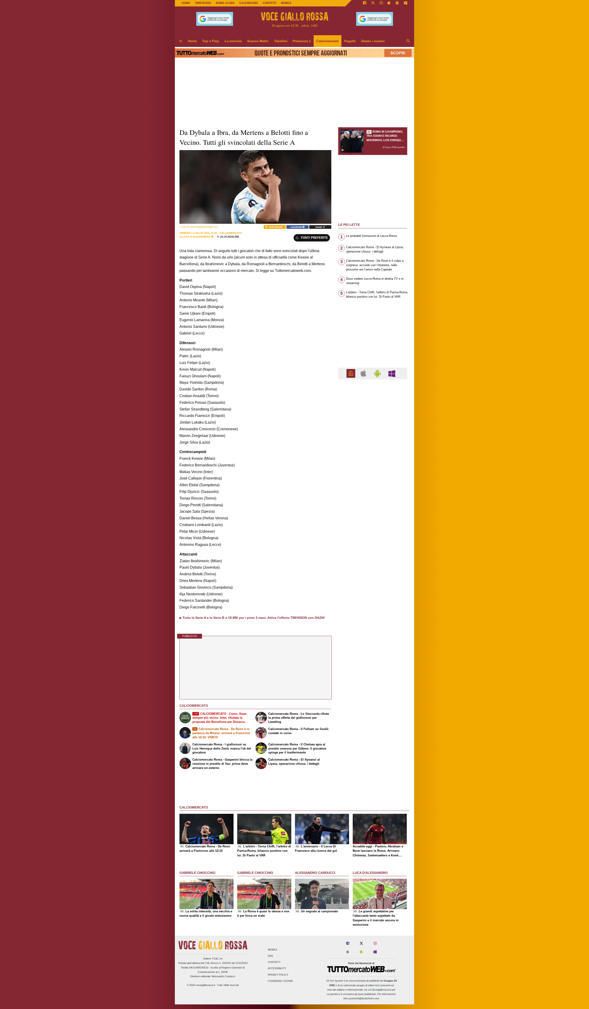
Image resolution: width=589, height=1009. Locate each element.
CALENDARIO (248, 3)
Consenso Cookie (280, 981)
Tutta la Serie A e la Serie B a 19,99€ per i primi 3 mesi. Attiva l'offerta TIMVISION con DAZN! (254, 617)
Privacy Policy (278, 974)
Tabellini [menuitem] (280, 41)
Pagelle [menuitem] (350, 41)
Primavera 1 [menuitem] (302, 41)
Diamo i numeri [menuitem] (373, 41)
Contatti (274, 962)
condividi (297, 227)
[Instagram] (381, 3)
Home (186, 3)
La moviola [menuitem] (233, 41)
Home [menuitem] (192, 41)
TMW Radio (203, 3)
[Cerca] (408, 41)
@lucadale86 (229, 236)
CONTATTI (269, 3)
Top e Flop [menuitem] (210, 41)
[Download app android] (397, 3)
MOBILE (286, 3)
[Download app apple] (389, 3)
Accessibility (277, 968)
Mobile (272, 949)
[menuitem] (180, 41)
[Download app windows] (405, 3)
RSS (270, 955)
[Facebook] (365, 3)
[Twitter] (373, 3)
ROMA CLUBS (225, 3)
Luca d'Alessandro (196, 236)
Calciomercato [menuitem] (327, 41)
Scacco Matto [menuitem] (258, 41)
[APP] (351, 373)
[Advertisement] (372, 561)
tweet (319, 227)
